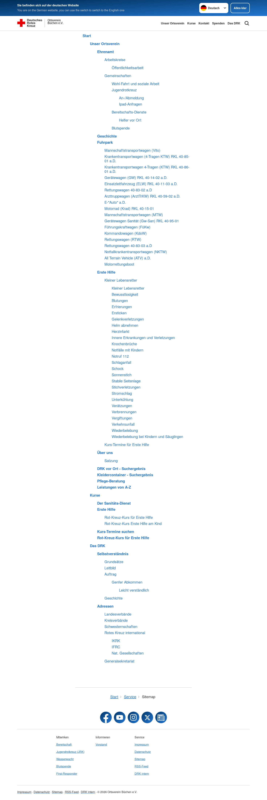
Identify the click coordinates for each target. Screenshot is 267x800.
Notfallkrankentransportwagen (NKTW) (135, 252)
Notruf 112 (120, 356)
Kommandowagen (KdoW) (125, 233)
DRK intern (142, 773)
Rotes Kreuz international (124, 632)
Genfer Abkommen (127, 582)
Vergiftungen (122, 418)
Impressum (142, 744)
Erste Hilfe (106, 272)
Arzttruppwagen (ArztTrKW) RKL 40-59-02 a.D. (142, 196)
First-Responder (66, 773)
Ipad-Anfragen (130, 104)
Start (87, 35)
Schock (118, 368)
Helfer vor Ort (130, 120)
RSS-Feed (141, 766)
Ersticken (119, 313)
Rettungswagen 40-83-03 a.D (128, 245)
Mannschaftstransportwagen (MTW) (133, 214)
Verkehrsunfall (123, 424)
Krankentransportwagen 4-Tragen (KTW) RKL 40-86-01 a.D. (146, 169)
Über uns (105, 452)
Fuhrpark (105, 142)
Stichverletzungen (126, 387)
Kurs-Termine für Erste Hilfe (126, 444)
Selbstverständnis (112, 554)
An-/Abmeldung (131, 98)
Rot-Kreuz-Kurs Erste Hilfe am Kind (133, 523)
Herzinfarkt (120, 331)
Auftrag (110, 574)
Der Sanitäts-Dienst (114, 503)
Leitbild (110, 568)
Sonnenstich (122, 375)
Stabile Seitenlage (126, 381)
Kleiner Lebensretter (120, 280)
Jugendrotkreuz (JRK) (70, 752)
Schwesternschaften (120, 626)
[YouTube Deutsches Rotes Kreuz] (120, 717)
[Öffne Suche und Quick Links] (247, 23)
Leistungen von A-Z (114, 487)
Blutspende (121, 128)
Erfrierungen (122, 307)
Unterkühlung (122, 399)
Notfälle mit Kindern (127, 350)
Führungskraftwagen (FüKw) (127, 227)
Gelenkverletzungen (128, 319)
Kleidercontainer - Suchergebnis (125, 475)
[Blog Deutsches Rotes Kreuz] (161, 717)
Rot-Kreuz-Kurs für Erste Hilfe (128, 517)
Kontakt (204, 23)
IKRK (116, 640)
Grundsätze (113, 562)
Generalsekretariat (119, 661)
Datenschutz (143, 752)
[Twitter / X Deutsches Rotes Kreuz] (147, 717)
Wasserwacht (65, 759)
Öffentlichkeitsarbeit (127, 67)
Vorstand (101, 744)
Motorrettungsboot (119, 264)
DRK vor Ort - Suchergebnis (121, 468)
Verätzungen (122, 405)
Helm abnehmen (125, 325)
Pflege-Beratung (111, 481)
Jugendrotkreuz (124, 90)
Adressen (105, 606)
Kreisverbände (116, 620)
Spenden (218, 23)
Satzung (111, 460)
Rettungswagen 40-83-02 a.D (128, 190)
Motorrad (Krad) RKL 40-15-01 (129, 208)
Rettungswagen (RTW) (122, 239)
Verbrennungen (124, 412)
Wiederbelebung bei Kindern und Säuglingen (147, 436)
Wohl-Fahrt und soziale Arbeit (135, 83)
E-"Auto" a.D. (115, 202)
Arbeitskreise (114, 59)
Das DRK (234, 23)
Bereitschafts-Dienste (129, 112)
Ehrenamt (105, 51)
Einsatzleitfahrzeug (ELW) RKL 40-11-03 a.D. (141, 184)
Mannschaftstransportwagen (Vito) (132, 150)
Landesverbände (117, 614)
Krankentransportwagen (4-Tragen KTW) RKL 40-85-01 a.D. (146, 158)
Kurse (191, 23)
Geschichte (107, 136)
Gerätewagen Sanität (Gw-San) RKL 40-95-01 (141, 221)
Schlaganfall (121, 362)
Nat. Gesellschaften (128, 653)
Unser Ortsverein (172, 23)
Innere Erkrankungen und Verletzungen (143, 337)
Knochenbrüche (124, 344)
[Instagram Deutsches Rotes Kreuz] (133, 717)
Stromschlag (122, 393)
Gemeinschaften (117, 75)
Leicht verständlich (134, 590)
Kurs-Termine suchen (115, 531)
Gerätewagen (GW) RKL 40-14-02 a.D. (135, 177)
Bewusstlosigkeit (125, 294)
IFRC (116, 647)
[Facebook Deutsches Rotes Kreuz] (106, 717)
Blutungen (120, 300)
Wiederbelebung (125, 430)
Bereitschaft (64, 744)
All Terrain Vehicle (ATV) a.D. (127, 258)
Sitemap (140, 759)
